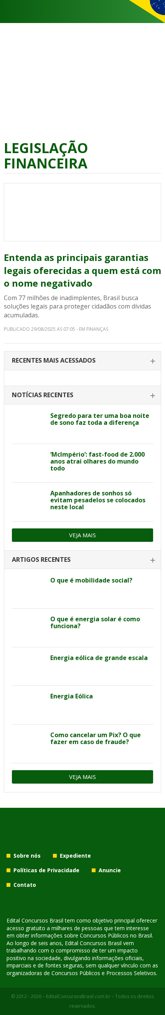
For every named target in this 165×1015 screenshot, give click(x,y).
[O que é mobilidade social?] (28, 589)
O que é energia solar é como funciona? (95, 622)
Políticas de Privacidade (46, 870)
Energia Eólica (71, 696)
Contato (24, 884)
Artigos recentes (41, 559)
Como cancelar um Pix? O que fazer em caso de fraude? (95, 738)
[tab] (82, 361)
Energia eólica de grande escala (99, 658)
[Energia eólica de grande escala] (28, 666)
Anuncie (110, 870)
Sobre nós (27, 855)
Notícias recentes (42, 395)
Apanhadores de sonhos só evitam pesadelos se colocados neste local (97, 500)
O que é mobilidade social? (91, 580)
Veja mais (82, 535)
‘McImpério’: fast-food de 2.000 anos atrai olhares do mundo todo (97, 461)
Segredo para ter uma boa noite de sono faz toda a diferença (99, 419)
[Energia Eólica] (28, 705)
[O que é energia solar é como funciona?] (28, 628)
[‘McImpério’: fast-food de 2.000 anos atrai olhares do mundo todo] (28, 463)
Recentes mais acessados (54, 360)
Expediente (75, 855)
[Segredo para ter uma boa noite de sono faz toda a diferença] (28, 424)
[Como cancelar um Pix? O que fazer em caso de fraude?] (28, 743)
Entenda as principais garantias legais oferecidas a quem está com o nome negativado (82, 270)
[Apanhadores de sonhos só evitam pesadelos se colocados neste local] (28, 502)
